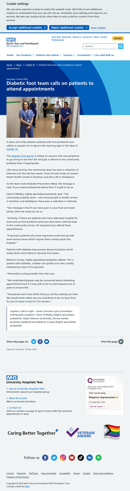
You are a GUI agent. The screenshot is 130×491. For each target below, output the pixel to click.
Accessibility (64, 473)
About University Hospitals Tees (26, 388)
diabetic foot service (22, 155)
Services (67, 55)
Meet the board (18, 398)
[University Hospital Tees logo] (24, 379)
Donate (117, 38)
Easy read (56, 37)
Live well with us (104, 55)
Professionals (58, 40)
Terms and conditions (103, 473)
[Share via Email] (46, 341)
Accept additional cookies (25, 27)
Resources (66, 37)
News (96, 37)
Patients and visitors (47, 55)
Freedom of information (17, 477)
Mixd (27, 486)
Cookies (86, 473)
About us (76, 37)
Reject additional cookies (67, 27)
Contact (10, 473)
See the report (96, 406)
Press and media (48, 473)
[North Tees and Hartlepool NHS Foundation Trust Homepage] (22, 42)
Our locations (23, 55)
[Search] (120, 46)
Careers (103, 37)
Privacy (76, 473)
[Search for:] (100, 46)
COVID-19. (12, 149)
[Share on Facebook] (40, 341)
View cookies (98, 27)
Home (10, 55)
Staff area (33, 473)
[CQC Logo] (96, 383)
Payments (21, 473)
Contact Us (87, 37)
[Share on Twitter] (33, 341)
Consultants (84, 55)
